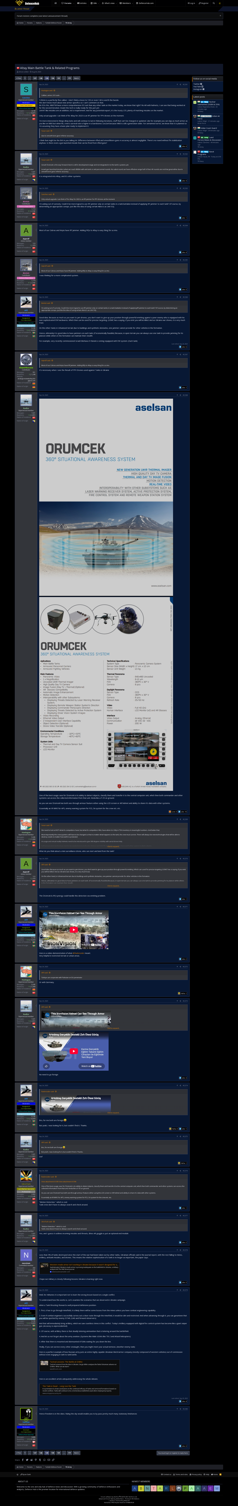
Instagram (198, 89)
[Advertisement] (119, 45)
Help (207, 1474)
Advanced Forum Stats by (119, 1499)
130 (52, 78)
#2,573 (185, 1001)
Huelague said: (47, 90)
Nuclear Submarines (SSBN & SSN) (209, 103)
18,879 (33, 113)
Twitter (196, 84)
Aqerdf (26, 238)
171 (69, 78)
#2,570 (185, 859)
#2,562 (185, 154)
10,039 (33, 330)
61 (29, 211)
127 (35, 78)
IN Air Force (202, 123)
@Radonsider (78, 953)
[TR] (18, 68)
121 (27, 113)
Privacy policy (197, 1474)
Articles (83, 3)
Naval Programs (206, 152)
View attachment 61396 (67, 1181)
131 (58, 78)
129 (46, 78)
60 (29, 1196)
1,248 (33, 374)
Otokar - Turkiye (177, 8)
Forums (67, 3)
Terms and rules (182, 1474)
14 (29, 174)
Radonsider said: (47, 1091)
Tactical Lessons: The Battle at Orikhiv (66, 1362)
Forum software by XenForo (119, 1497)
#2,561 (185, 84)
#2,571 (185, 907)
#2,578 (185, 1250)
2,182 (33, 211)
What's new (110, 3)
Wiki (95, 3)
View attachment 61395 (50, 1181)
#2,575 (185, 1136)
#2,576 (185, 1171)
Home (55, 3)
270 (34, 245)
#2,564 (185, 225)
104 (27, 330)
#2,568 (185, 395)
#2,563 (185, 188)
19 (29, 839)
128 (41, 78)
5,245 (33, 1196)
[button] (74, 3)
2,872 (33, 174)
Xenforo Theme (120, 1501)
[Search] (214, 3)
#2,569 (185, 819)
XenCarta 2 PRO (109, 1502)
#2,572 (185, 967)
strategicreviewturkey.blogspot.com (26, 380)
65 (28, 1439)
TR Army (201, 147)
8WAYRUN (130, 1502)
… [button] (29, 78)
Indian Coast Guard (209, 128)
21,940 (33, 1439)
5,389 (33, 839)
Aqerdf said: (46, 266)
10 (29, 1270)
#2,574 (185, 1085)
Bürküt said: (45, 303)
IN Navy (200, 111)
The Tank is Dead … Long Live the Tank (59, 1386)
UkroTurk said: (46, 1221)
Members (126, 3)
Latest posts (199, 96)
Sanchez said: (46, 194)
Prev (19, 78)
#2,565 (185, 260)
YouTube (197, 86)
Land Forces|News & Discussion (209, 138)
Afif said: (44, 864)
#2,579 (185, 1290)
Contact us (167, 1474)
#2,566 (185, 297)
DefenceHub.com (146, 3)
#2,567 (185, 354)
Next (76, 78)
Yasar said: (45, 131)
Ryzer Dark (26, 1474)
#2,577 (185, 1216)
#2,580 (185, 1409)
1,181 (33, 1270)
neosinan (26, 1263)
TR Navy (201, 161)
